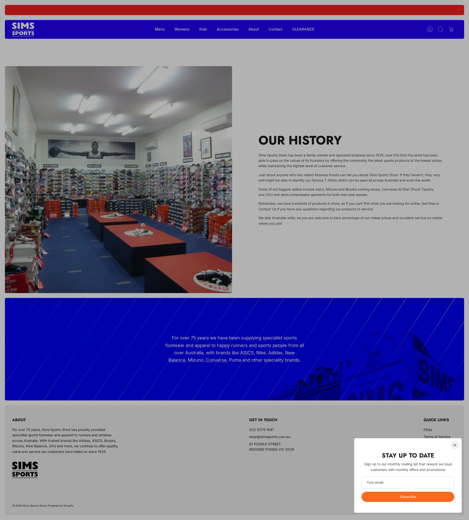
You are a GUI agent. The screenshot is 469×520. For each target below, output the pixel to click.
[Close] (454, 445)
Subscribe (408, 497)
